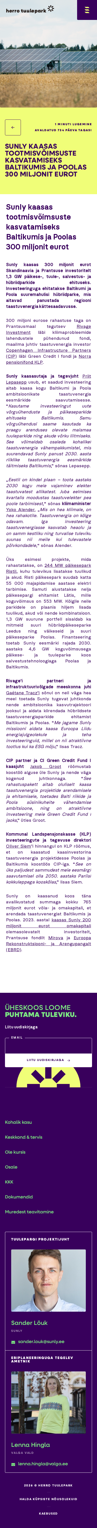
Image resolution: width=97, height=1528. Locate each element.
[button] (48, 1046)
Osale (11, 1167)
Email (17, 1038)
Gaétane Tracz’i (23, 693)
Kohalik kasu (18, 1122)
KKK (9, 1182)
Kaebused (48, 1513)
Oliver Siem (18, 846)
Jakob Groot (45, 766)
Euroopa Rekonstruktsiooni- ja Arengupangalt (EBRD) (48, 944)
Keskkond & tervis (23, 1137)
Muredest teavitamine (29, 1212)
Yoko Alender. (21, 510)
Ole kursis (15, 1152)
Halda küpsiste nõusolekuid (49, 1499)
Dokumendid (19, 1197)
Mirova (55, 938)
